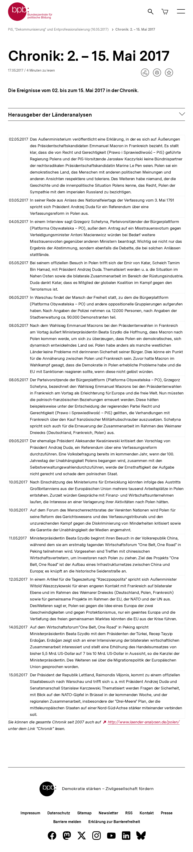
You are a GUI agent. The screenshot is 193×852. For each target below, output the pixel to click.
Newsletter (108, 813)
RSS (129, 813)
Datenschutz (58, 813)
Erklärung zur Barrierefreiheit (114, 822)
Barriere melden (67, 822)
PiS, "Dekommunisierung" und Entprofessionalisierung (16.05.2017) (58, 29)
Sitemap (84, 813)
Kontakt (147, 813)
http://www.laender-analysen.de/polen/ (144, 722)
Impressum (30, 813)
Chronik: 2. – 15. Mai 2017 (135, 29)
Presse (166, 813)
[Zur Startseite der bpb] (30, 19)
